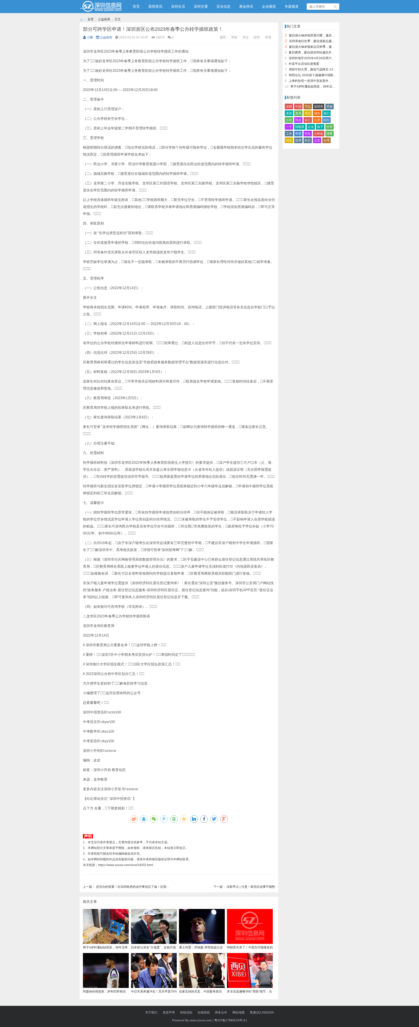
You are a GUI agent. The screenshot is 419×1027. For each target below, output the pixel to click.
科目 (308, 140)
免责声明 (169, 1012)
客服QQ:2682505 (262, 1012)
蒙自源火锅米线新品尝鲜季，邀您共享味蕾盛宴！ (322, 46)
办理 (326, 140)
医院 (326, 120)
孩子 (320, 127)
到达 (298, 120)
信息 (289, 140)
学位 (245, 37)
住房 (317, 120)
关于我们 (151, 1012)
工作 (289, 133)
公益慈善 (104, 19)
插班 (223, 37)
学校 (234, 37)
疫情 (298, 140)
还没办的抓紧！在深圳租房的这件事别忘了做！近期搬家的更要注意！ (143, 886)
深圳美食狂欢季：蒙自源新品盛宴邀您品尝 (318, 41)
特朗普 (299, 127)
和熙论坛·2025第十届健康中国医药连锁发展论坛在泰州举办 (329, 75)
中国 (298, 106)
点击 (317, 140)
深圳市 (318, 106)
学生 (308, 133)
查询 (298, 113)
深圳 (289, 106)
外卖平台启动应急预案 (304, 63)
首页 (136, 6)
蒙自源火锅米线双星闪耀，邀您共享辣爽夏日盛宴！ (324, 35)
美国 (289, 113)
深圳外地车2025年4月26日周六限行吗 (315, 58)
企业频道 (269, 6)
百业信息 (223, 6)
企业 (311, 127)
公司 (289, 120)
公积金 (318, 133)
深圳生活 (178, 6)
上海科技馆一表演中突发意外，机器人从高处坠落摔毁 (325, 80)
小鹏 (90, 37)
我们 (326, 113)
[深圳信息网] (81, 19)
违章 (329, 133)
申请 (268, 37)
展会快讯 (246, 6)
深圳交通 (201, 6)
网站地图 (238, 1012)
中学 (329, 127)
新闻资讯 (155, 6)
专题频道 (292, 6)
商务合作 (221, 1012)
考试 (308, 113)
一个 (289, 127)
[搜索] (335, 6)
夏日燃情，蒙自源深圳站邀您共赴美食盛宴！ (319, 52)
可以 (308, 106)
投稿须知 (186, 1012)
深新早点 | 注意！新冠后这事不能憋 (251, 886)
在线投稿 (203, 1012)
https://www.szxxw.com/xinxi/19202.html (125, 865)
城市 (317, 113)
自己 (308, 120)
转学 (257, 37)
